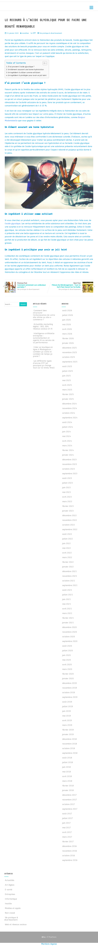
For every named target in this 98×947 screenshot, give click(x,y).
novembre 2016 (69, 851)
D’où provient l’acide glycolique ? (21, 67)
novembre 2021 (69, 576)
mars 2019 (67, 725)
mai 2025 (66, 380)
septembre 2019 (69, 697)
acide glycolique (13, 223)
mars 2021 (67, 613)
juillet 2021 (67, 595)
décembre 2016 (69, 846)
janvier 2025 (68, 399)
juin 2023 (66, 487)
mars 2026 (67, 334)
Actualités (9, 880)
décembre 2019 (69, 683)
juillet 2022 (67, 539)
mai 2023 (66, 492)
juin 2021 (66, 599)
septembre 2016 (69, 860)
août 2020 (67, 646)
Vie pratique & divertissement (51, 33)
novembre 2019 (69, 688)
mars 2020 (67, 669)
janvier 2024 (68, 455)
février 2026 (68, 338)
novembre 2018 (69, 744)
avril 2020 (67, 664)
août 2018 (67, 758)
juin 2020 (66, 655)
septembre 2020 (69, 641)
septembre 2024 (69, 418)
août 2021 (67, 590)
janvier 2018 (68, 790)
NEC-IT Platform (22, 7)
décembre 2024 (69, 404)
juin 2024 (66, 431)
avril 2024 (67, 441)
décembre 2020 (69, 627)
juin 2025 (66, 376)
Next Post (66, 285)
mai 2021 (66, 604)
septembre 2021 (69, 585)
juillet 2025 (67, 371)
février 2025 (68, 394)
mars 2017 (67, 837)
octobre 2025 (68, 357)
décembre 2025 (69, 348)
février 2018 (68, 786)
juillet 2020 (67, 650)
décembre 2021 (69, 571)
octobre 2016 (68, 855)
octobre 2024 (68, 413)
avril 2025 (67, 385)
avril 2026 (67, 329)
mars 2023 (67, 501)
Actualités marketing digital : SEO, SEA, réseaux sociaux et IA (43, 326)
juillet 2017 (67, 818)
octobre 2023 (68, 469)
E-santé (8, 889)
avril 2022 (67, 553)
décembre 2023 (69, 459)
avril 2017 (67, 832)
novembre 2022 (69, 520)
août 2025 (67, 366)
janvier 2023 (68, 511)
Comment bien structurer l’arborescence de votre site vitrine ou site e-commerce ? (44, 315)
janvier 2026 (68, 343)
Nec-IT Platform (49, 937)
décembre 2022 (69, 515)
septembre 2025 (69, 362)
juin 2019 (66, 711)
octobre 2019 (68, 692)
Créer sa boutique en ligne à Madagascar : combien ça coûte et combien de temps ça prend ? (43, 351)
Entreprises (10, 894)
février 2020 (68, 674)
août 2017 (67, 813)
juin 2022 (66, 543)
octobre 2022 (68, 525)
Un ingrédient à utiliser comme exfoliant (24, 73)
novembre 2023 (69, 464)
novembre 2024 (69, 408)
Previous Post (31, 285)
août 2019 (67, 702)
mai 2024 (66, 436)
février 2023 (68, 506)
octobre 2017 (68, 804)
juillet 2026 (67, 315)
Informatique (11, 899)
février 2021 (68, 618)
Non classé (10, 913)
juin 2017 (66, 823)
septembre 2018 (69, 753)
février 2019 (68, 730)
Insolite (8, 903)
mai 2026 (66, 324)
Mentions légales (49, 944)
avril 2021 (67, 609)
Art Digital (9, 885)
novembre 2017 (69, 800)
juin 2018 (66, 767)
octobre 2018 (68, 748)
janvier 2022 (68, 567)
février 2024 (68, 450)
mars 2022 (67, 557)
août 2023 (67, 478)
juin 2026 (66, 320)
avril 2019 (67, 720)
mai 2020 (66, 660)
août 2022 (67, 534)
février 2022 (68, 562)
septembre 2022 (69, 529)
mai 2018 (66, 772)
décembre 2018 (69, 739)
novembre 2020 (69, 632)
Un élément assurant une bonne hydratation (26, 70)
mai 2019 (66, 716)
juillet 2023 (67, 483)
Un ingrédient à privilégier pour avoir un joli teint (27, 75)
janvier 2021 (68, 622)
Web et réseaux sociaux (16, 924)
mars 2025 (67, 390)
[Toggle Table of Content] (43, 63)
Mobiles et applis (13, 908)
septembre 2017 (69, 809)
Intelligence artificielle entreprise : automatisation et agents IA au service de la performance (43, 338)
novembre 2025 (69, 352)
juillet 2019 (67, 706)
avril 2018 (67, 776)
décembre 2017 (69, 795)
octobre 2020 (68, 636)
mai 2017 (66, 827)
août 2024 (67, 422)
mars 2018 (67, 781)
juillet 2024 (67, 427)
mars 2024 (67, 445)
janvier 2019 (68, 734)
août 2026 (67, 310)
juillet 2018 (67, 762)
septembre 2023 (69, 473)
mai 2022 (66, 548)
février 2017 (68, 841)
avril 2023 (67, 497)
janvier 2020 (68, 678)
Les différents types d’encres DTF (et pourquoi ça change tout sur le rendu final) (43, 364)
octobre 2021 (68, 581)
